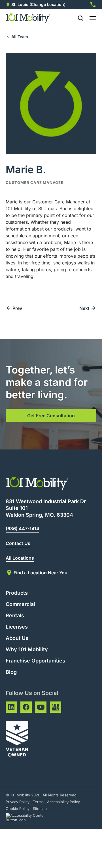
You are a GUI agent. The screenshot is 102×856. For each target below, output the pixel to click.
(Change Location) (47, 4)
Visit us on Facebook (26, 707)
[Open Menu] (93, 18)
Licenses (17, 627)
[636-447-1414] (93, 4)
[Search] (78, 18)
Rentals (15, 615)
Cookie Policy (17, 808)
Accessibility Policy (63, 801)
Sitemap (40, 808)
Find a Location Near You (40, 572)
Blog (11, 672)
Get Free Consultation (51, 415)
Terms (38, 801)
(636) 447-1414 (22, 528)
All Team (19, 36)
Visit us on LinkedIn (11, 707)
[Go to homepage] (28, 18)
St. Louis (19, 4)
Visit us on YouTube (40, 707)
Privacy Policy (17, 801)
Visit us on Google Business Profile (55, 707)
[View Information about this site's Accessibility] (30, 817)
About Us (17, 638)
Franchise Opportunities (35, 661)
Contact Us (18, 543)
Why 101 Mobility (27, 649)
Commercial (20, 604)
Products (17, 593)
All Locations (20, 558)
